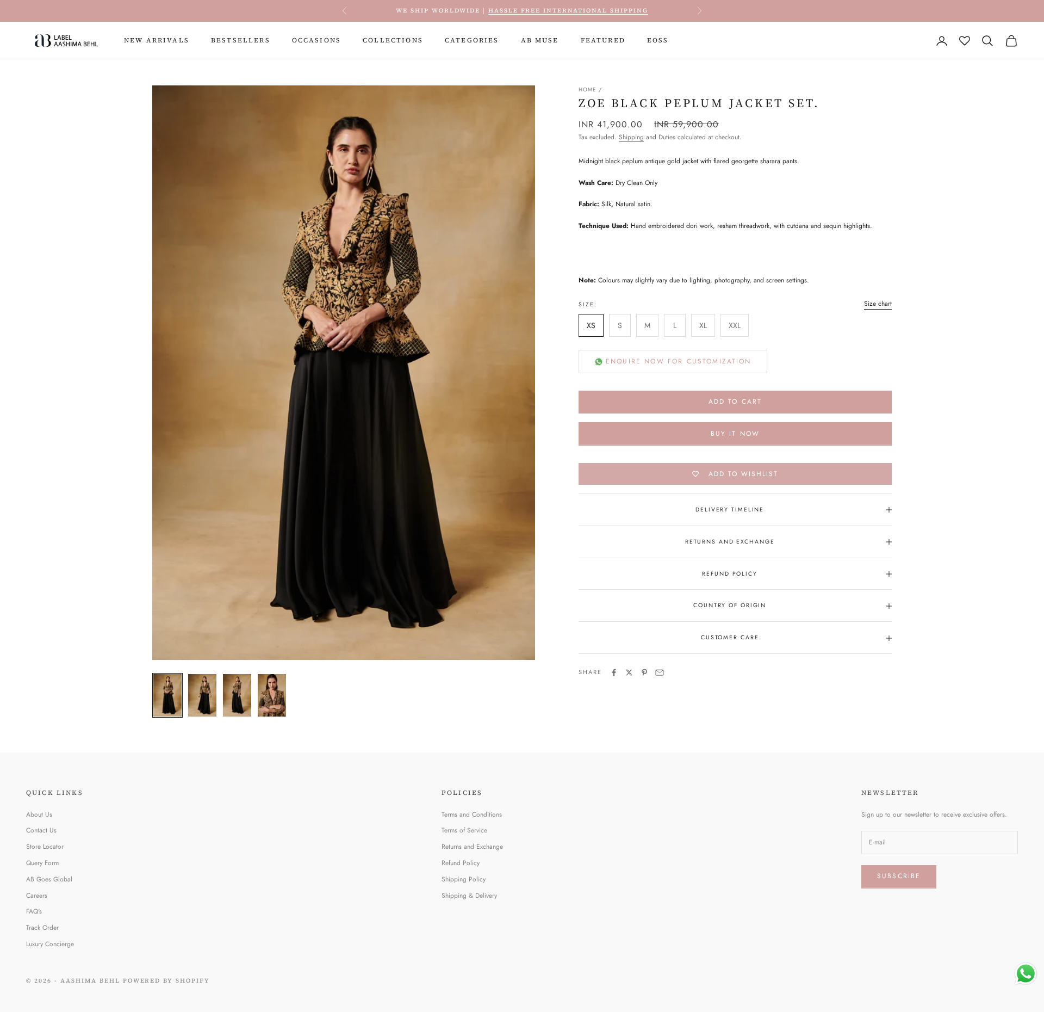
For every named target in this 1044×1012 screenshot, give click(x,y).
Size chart (878, 304)
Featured (603, 40)
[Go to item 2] (202, 695)
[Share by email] (659, 672)
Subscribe (899, 876)
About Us (39, 814)
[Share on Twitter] (629, 672)
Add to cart (735, 402)
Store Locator (45, 846)
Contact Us (41, 830)
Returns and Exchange (472, 846)
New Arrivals (156, 40)
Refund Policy (461, 863)
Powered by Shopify (166, 981)
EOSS (658, 40)
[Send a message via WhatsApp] (1026, 973)
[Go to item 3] (237, 695)
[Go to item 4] (272, 695)
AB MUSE (540, 40)
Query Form (42, 863)
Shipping (631, 138)
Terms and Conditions (472, 814)
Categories (472, 40)
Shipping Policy (464, 879)
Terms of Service (464, 830)
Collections (393, 40)
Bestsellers (240, 40)
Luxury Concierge (50, 944)
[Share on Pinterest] (644, 672)
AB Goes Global (49, 879)
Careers (36, 895)
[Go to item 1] (167, 695)
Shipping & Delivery (469, 895)
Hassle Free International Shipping (568, 11)
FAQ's (34, 911)
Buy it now (735, 434)
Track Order (42, 928)
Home (587, 89)
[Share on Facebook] (614, 672)
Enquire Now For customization (678, 361)
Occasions (316, 40)
